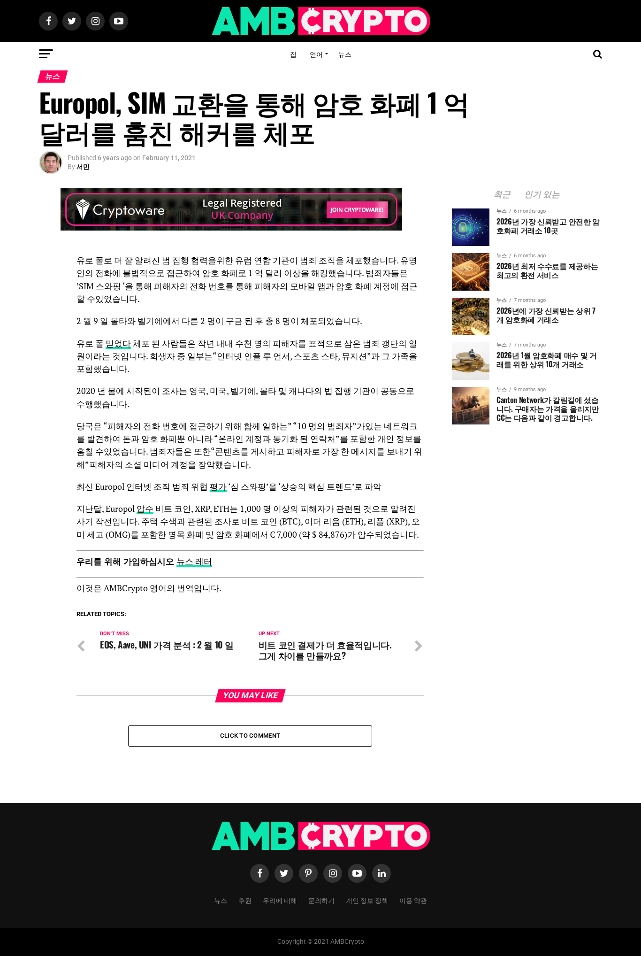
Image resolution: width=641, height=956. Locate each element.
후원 (245, 900)
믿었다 (118, 343)
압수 (145, 508)
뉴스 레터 (194, 561)
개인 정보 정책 (367, 900)
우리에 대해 (280, 900)
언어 (316, 54)
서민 (83, 166)
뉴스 (344, 54)
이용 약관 (413, 900)
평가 (218, 486)
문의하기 (321, 900)
